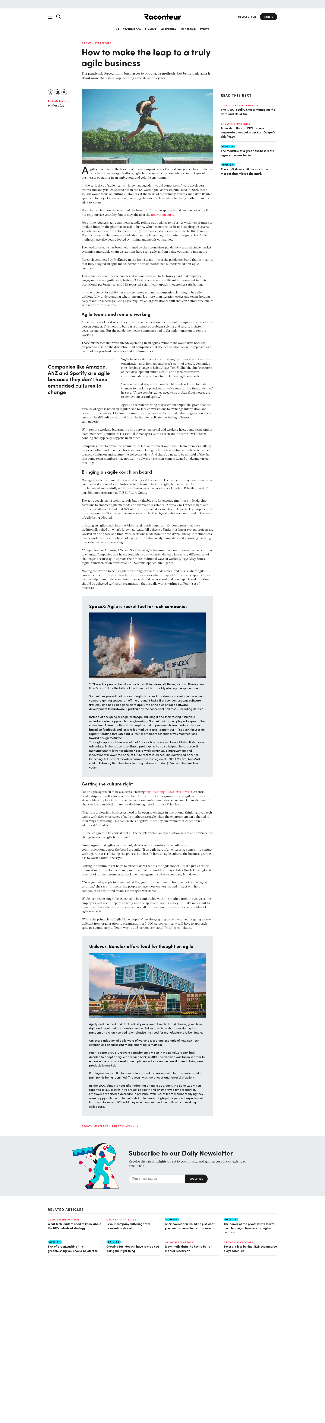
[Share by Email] (64, 92)
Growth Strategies (97, 43)
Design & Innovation (63, 1219)
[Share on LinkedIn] (57, 92)
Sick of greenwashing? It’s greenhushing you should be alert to (73, 1248)
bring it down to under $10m (155, 763)
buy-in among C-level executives (168, 792)
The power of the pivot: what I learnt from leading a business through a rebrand (249, 1228)
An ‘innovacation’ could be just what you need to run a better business (190, 1226)
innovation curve (162, 214)
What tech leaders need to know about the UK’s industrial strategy (74, 1226)
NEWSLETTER (247, 16)
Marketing (168, 29)
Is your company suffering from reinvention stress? (128, 1226)
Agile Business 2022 (125, 1126)
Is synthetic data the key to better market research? (188, 1248)
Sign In (268, 17)
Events (204, 29)
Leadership (188, 29)
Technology (132, 29)
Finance (150, 29)
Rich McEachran (59, 101)
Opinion (228, 146)
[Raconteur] (162, 17)
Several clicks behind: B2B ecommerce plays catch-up (250, 1248)
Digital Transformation (240, 105)
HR (117, 29)
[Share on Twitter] (51, 92)
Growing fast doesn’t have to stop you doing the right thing (132, 1248)
